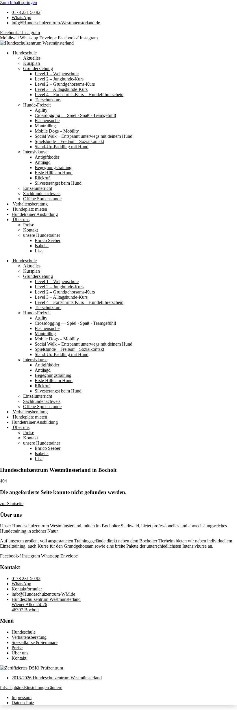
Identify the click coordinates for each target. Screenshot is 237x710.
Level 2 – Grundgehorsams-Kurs (65, 84)
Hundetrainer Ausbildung (35, 214)
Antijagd (43, 162)
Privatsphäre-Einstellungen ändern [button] (31, 687)
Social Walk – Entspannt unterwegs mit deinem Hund (83, 136)
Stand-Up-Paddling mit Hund (61, 146)
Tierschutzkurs (48, 99)
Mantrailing (45, 125)
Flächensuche (47, 120)
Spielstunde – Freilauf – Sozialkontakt (69, 141)
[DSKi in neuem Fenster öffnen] (31, 667)
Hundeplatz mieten (29, 209)
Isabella (42, 245)
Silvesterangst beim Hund (58, 183)
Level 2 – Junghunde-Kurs (59, 78)
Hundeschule (24, 52)
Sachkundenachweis (41, 193)
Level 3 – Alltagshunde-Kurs (61, 89)
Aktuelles (31, 58)
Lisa (38, 250)
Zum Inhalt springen (18, 2)
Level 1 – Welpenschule (57, 73)
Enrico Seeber (47, 240)
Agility (41, 110)
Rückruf (42, 177)
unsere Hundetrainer (41, 235)
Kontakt (30, 230)
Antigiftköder (47, 157)
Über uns (20, 219)
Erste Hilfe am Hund (54, 172)
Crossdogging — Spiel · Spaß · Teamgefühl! (75, 115)
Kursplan (31, 63)
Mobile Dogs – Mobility (57, 131)
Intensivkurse (35, 151)
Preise (28, 224)
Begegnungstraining (53, 167)
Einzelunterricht (37, 188)
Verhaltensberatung (30, 203)
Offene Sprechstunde (42, 198)
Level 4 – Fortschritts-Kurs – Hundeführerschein (79, 94)
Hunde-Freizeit (37, 104)
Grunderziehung (38, 68)
